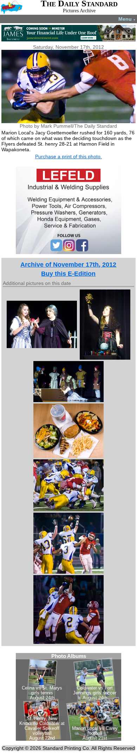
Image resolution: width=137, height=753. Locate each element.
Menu (127, 19)
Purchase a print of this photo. (68, 156)
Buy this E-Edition (68, 273)
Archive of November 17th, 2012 (68, 264)
